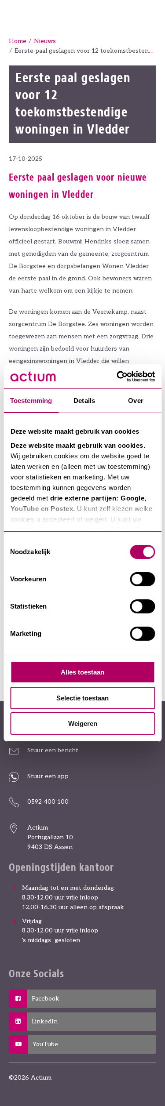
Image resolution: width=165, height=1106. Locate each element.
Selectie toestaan (82, 698)
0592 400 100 (48, 801)
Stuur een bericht (52, 750)
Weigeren (82, 723)
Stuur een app (48, 776)
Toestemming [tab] (31, 400)
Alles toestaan (82, 672)
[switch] (142, 579)
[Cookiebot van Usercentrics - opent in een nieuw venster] (117, 376)
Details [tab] (84, 400)
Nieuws (45, 41)
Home (17, 41)
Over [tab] (135, 400)
